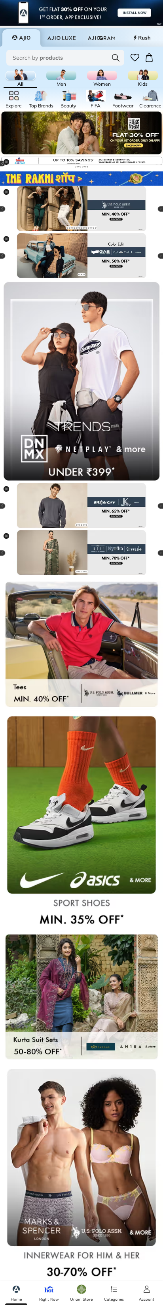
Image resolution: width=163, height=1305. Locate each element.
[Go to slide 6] (87, 166)
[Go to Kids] (143, 75)
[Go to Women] (102, 75)
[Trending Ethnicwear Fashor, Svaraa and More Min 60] (81, 256)
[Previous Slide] (9, 208)
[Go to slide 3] (80, 166)
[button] (135, 58)
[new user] (81, 133)
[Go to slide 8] (84, 228)
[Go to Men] (61, 75)
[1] (81, 178)
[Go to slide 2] (78, 166)
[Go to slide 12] (93, 228)
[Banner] (81, 209)
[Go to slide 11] (91, 228)
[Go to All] (21, 75)
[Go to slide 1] (75, 166)
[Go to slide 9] (86, 228)
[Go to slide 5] (85, 166)
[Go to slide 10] (88, 228)
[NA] (81, 381)
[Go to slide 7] (81, 228)
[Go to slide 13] (96, 228)
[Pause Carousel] (9, 165)
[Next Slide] (153, 163)
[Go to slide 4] (82, 166)
